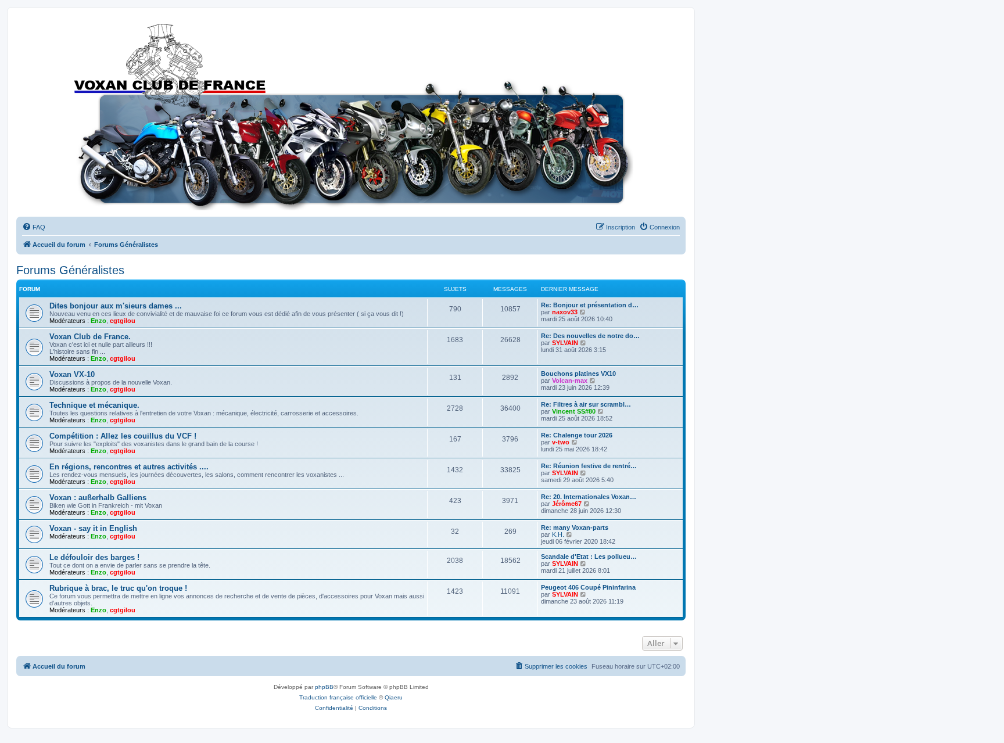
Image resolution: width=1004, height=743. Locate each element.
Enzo (98, 320)
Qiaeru (394, 697)
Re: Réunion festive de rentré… (589, 465)
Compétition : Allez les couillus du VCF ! (122, 436)
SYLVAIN (565, 342)
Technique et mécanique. (94, 405)
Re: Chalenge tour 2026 (576, 435)
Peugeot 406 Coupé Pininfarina (588, 587)
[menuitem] (33, 227)
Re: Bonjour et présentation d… (590, 304)
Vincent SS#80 (574, 411)
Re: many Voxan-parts (574, 527)
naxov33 (565, 311)
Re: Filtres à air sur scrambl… (586, 404)
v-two (560, 442)
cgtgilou (122, 320)
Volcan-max (569, 380)
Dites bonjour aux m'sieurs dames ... (115, 305)
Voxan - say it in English (93, 528)
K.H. (558, 534)
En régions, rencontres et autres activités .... (129, 466)
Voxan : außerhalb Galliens (97, 497)
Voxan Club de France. (90, 336)
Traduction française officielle (338, 697)
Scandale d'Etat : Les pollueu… (589, 556)
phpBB (324, 687)
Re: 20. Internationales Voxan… (588, 496)
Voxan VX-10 (72, 374)
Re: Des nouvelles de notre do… (590, 335)
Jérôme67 (567, 503)
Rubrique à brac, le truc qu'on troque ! (118, 588)
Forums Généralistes (70, 270)
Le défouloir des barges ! (94, 557)
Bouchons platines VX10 (578, 373)
